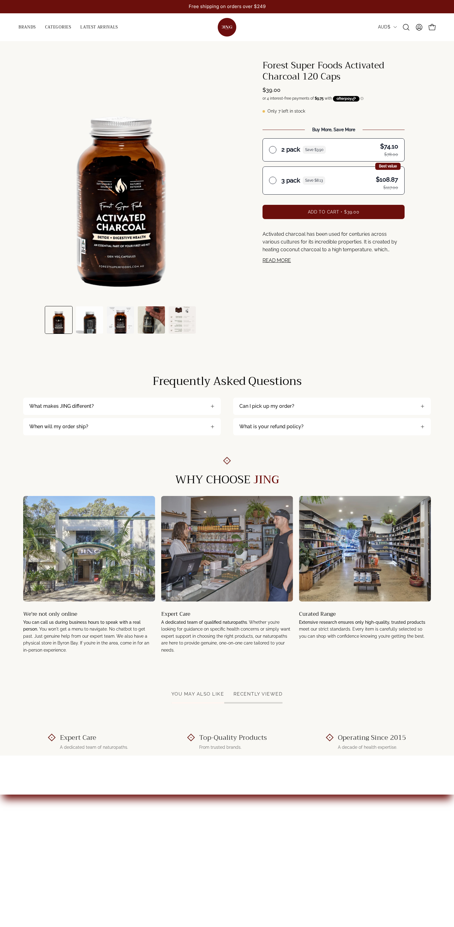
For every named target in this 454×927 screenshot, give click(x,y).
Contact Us (140, 819)
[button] (58, 27)
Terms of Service (252, 840)
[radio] (334, 149)
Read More (277, 260)
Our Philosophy (145, 830)
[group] (227, 6)
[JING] (227, 27)
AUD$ (384, 26)
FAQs (134, 840)
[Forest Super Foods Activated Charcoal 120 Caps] (59, 320)
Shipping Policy (250, 819)
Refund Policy (249, 830)
